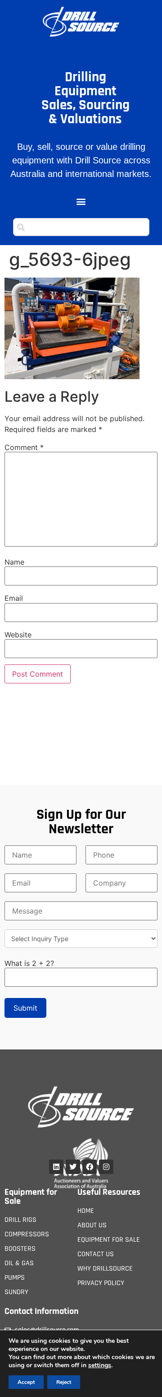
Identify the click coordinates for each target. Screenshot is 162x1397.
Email (13, 598)
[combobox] (81, 227)
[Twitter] (73, 1167)
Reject (63, 1382)
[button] (81, 201)
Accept (26, 1382)
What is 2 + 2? (29, 963)
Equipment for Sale (30, 1196)
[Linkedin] (56, 1167)
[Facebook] (89, 1167)
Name (14, 562)
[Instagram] (106, 1167)
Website (18, 634)
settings (99, 1365)
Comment (24, 447)
